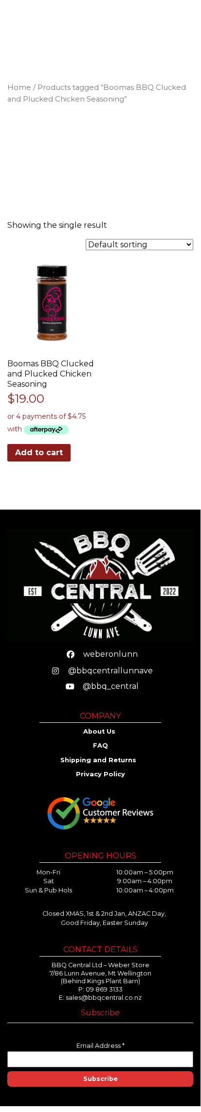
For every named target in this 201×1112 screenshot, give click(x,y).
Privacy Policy (100, 774)
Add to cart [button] (39, 452)
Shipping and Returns (99, 760)
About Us (100, 731)
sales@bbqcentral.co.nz (104, 997)
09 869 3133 (104, 989)
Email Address (100, 1045)
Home (19, 87)
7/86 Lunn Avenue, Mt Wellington (100, 973)
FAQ (100, 745)
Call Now (130, 27)
